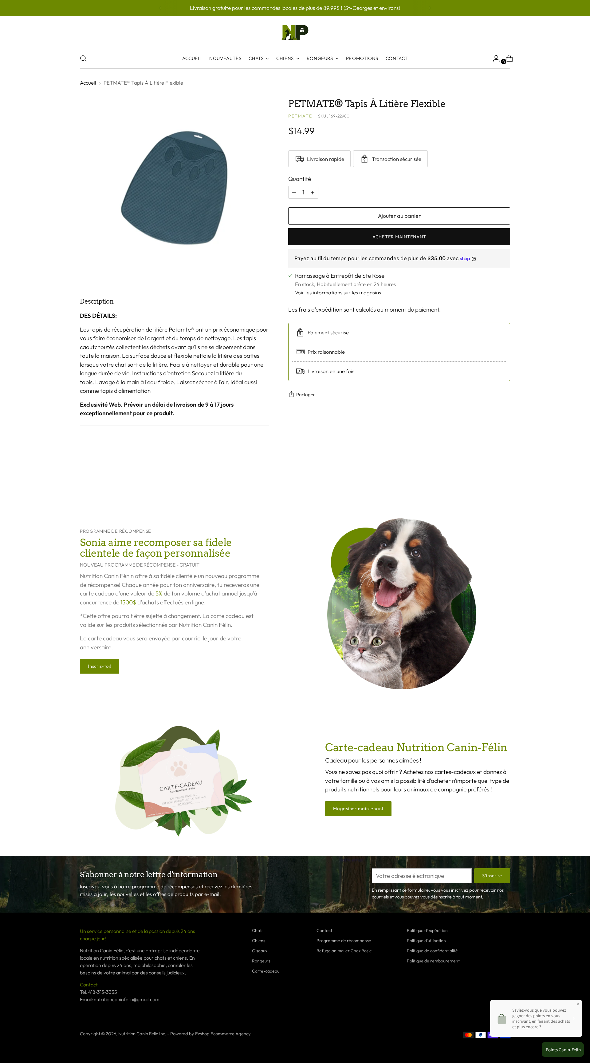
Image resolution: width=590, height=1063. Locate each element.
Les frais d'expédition (315, 309)
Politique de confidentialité (432, 951)
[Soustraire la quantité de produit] (312, 192)
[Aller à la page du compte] (494, 58)
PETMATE (300, 116)
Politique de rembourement (433, 961)
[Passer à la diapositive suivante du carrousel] (505, 478)
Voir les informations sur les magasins (338, 292)
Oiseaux (259, 951)
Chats (257, 930)
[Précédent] (160, 8)
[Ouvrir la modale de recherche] (83, 58)
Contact (324, 930)
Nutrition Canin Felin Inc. (142, 1034)
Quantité (299, 178)
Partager (305, 394)
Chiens (258, 940)
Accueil (88, 82)
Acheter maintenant (399, 237)
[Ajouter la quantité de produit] (294, 192)
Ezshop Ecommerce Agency (223, 1034)
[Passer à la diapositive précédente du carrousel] (491, 479)
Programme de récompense (344, 940)
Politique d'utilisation (426, 940)
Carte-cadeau (265, 971)
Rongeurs (261, 961)
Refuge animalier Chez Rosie (344, 951)
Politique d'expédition (427, 930)
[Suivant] (429, 8)
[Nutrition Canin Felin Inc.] (295, 32)
